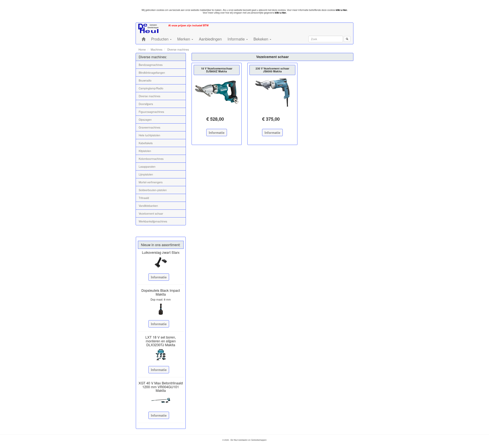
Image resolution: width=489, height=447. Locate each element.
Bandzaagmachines (151, 65)
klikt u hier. (341, 10)
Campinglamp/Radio (151, 88)
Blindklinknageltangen (152, 72)
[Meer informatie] (161, 262)
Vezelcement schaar (151, 213)
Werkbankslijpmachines (153, 221)
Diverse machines (178, 49)
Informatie (159, 277)
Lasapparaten (147, 166)
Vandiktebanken (148, 206)
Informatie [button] (236, 39)
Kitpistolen (145, 151)
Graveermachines (149, 127)
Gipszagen (145, 119)
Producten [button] (160, 39)
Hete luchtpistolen (149, 135)
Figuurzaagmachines (151, 112)
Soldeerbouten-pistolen (153, 190)
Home (142, 49)
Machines (156, 49)
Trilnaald (144, 198)
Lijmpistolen (146, 174)
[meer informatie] (217, 92)
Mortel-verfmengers (151, 182)
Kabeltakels (146, 143)
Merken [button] (184, 39)
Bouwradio (145, 80)
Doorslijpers (146, 104)
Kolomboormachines (151, 159)
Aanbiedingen (210, 39)
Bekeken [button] (261, 39)
